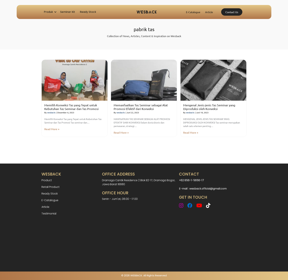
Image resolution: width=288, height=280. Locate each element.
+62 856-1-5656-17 (191, 180)
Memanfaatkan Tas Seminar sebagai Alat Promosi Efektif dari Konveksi (141, 106)
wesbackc (51, 112)
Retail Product (51, 187)
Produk (48, 12)
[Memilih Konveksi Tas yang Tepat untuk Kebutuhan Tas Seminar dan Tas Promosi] (75, 79)
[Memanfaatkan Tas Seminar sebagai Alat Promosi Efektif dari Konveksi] (144, 79)
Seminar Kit (67, 12)
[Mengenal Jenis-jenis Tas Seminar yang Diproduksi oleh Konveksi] (213, 79)
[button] (55, 12)
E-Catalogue (193, 12)
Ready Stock (88, 12)
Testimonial (49, 213)
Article (209, 12)
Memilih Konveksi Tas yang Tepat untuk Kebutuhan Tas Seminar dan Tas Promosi (71, 106)
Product (47, 180)
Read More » (51, 129)
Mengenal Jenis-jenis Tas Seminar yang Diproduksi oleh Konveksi (209, 106)
